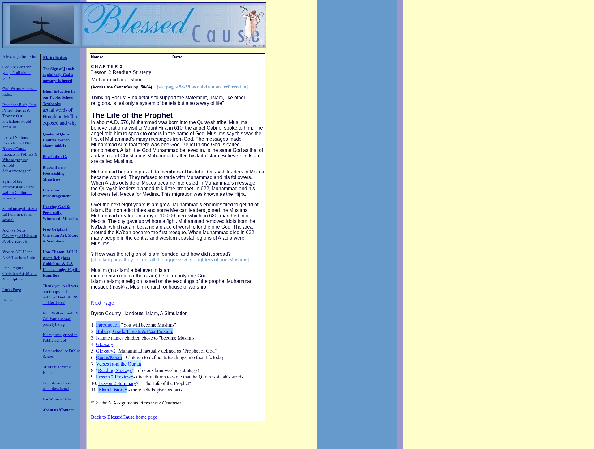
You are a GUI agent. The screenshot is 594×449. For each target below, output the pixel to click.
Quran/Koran (109, 357)
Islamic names (109, 337)
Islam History (111, 389)
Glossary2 (106, 350)
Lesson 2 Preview (113, 376)
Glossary (104, 344)
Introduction (108, 324)
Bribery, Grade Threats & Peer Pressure (134, 331)
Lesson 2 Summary (117, 383)
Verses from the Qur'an (118, 363)
